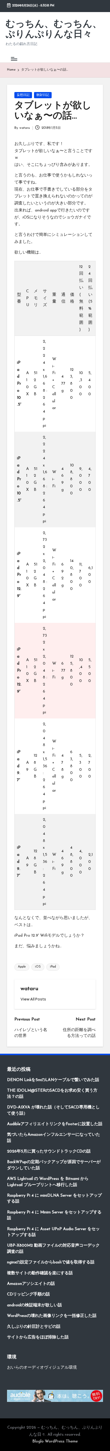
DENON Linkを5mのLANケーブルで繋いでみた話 (53, 1080)
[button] (33, 999)
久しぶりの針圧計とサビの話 (33, 1327)
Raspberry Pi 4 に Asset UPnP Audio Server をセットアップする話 (53, 1232)
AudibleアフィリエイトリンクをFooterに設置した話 (54, 1124)
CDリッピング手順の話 (28, 1294)
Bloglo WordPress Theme (55, 1441)
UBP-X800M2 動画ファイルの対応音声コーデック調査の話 (53, 1248)
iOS (38, 966)
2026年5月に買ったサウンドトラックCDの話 (49, 1151)
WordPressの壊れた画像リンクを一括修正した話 (52, 1316)
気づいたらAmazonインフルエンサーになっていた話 (53, 1138)
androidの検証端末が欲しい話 (34, 1305)
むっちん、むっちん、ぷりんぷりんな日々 (54, 29)
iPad (53, 966)
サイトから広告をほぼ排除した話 (38, 1337)
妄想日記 (23, 95)
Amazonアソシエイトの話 (31, 1284)
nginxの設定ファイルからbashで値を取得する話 (50, 1262)
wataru (29, 989)
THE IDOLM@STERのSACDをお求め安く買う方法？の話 (52, 1093)
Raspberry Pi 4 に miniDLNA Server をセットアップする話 (54, 1198)
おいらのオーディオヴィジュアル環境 (42, 1368)
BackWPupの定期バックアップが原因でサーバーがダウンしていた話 (54, 1165)
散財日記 (42, 95)
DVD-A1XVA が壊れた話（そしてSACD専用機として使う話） (53, 1110)
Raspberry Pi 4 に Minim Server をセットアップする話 (54, 1215)
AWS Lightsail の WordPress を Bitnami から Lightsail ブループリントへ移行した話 (48, 1182)
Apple (22, 966)
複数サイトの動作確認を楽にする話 (40, 1273)
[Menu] (14, 58)
